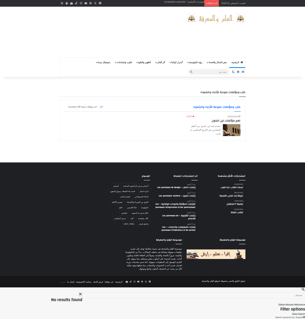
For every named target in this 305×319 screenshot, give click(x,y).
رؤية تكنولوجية (195, 62)
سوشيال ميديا (104, 62)
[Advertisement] (121, 32)
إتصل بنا (70, 281)
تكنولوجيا (144, 207)
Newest (290, 304)
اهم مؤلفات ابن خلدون (226, 120)
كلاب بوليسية (143, 218)
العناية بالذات (125, 196)
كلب (132, 218)
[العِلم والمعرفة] (216, 18)
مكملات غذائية (129, 223)
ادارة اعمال (143, 191)
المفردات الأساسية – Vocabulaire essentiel (184, 1)
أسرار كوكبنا (177, 62)
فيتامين (124, 213)
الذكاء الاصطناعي (141, 196)
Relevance (300, 304)
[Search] (152, 289)
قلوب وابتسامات (124, 62)
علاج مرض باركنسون (140, 213)
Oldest (281, 304)
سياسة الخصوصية (83, 281)
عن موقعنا (109, 281)
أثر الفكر (161, 62)
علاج (121, 207)
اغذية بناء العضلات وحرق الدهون (122, 191)
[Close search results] (80, 294)
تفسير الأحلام (117, 202)
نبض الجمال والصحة (218, 62)
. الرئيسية (236, 62)
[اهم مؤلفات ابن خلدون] (231, 130)
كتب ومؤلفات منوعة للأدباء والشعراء (82, 106)
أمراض (116, 186)
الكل (101, 106)
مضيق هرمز (143, 223)
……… (63, 281)
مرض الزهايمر (120, 218)
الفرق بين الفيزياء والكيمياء (137, 202)
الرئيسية (118, 281)
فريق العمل (98, 281)
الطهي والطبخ (144, 62)
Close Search (298, 314)
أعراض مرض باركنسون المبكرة (135, 186)
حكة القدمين (132, 207)
